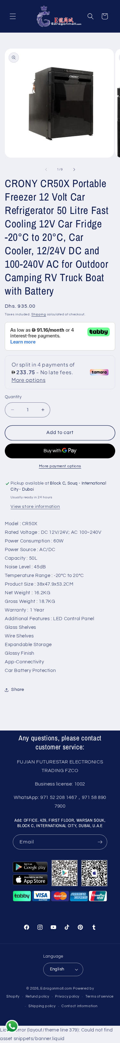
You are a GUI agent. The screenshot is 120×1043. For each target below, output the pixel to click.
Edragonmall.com (56, 988)
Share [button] (17, 689)
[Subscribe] (100, 841)
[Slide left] (46, 169)
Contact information (79, 1006)
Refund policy (37, 996)
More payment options (60, 466)
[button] (13, 16)
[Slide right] (74, 169)
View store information (35, 506)
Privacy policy (67, 996)
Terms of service (99, 996)
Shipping (38, 314)
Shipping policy (42, 1006)
